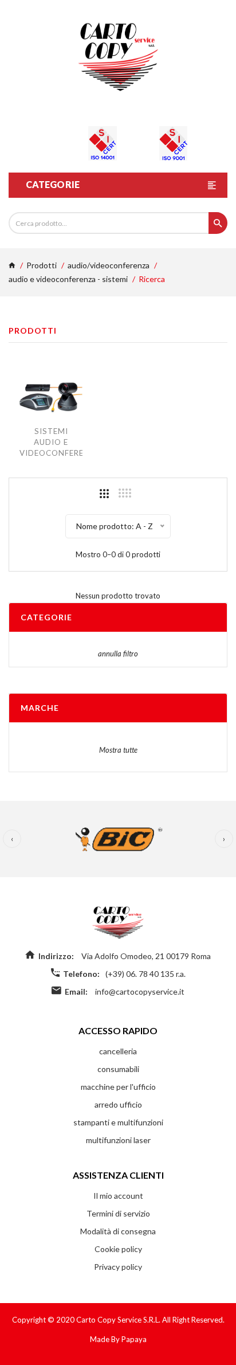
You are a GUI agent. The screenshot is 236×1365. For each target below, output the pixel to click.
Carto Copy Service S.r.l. (119, 1319)
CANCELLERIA (118, 1051)
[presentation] (12, 839)
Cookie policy (118, 1249)
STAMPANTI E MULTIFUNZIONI (118, 1122)
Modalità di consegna (118, 1231)
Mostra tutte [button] (118, 749)
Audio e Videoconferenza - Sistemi (68, 279)
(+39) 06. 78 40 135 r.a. (145, 974)
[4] (124, 493)
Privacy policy (118, 1267)
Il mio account (118, 1195)
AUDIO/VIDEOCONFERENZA (109, 265)
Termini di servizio (118, 1213)
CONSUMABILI (118, 1069)
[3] (104, 493)
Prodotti (41, 265)
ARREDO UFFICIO (118, 1104)
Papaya (134, 1339)
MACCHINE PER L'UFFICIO (118, 1087)
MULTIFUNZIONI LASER (118, 1140)
